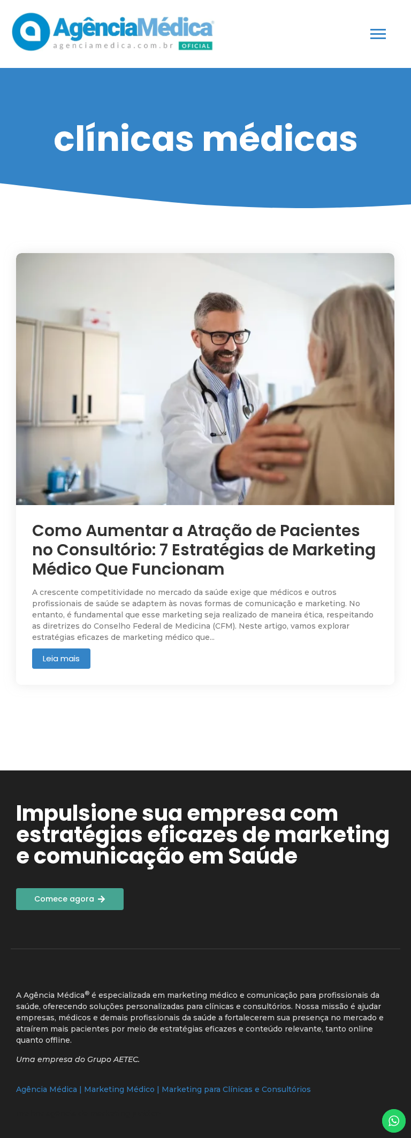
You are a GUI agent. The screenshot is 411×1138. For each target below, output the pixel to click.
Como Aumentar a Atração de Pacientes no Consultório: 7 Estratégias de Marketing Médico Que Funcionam (204, 550)
